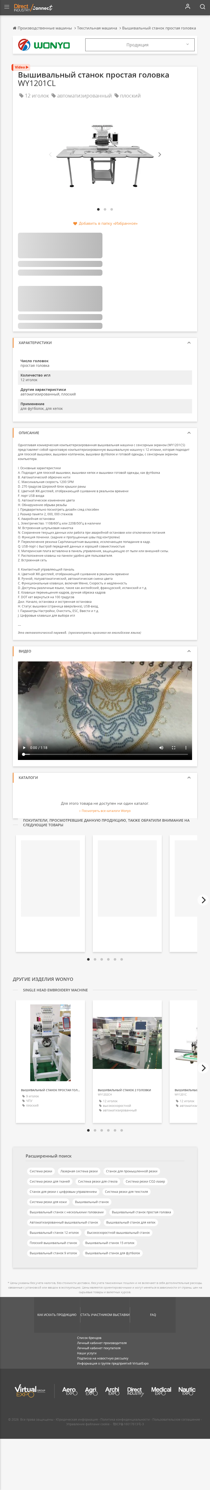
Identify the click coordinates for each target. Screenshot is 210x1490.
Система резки (41, 1171)
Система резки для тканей (50, 1181)
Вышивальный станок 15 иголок (109, 1243)
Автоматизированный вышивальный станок (64, 1222)
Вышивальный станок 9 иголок (53, 1253)
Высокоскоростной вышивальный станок (118, 1232)
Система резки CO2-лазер (145, 1181)
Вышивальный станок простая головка (141, 1212)
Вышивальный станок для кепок (130, 1222)
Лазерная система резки (79, 1171)
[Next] (159, 155)
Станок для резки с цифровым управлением (63, 1191)
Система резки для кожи (48, 1202)
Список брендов (89, 1338)
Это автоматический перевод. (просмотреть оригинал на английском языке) (79, 632)
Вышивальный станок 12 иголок (54, 1232)
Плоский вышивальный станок (53, 1243)
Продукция (138, 45)
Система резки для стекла (98, 1181)
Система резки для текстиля (126, 1191)
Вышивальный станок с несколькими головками (67, 1212)
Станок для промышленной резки (132, 1171)
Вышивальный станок (92, 1202)
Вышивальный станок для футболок (112, 1253)
